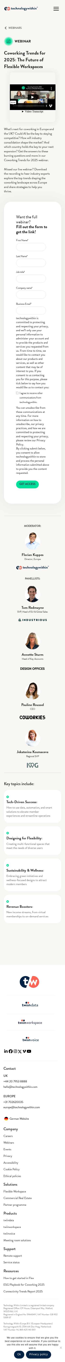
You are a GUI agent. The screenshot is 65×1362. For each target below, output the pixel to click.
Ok (19, 1354)
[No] (60, 1347)
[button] (56, 8)
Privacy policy (38, 1354)
